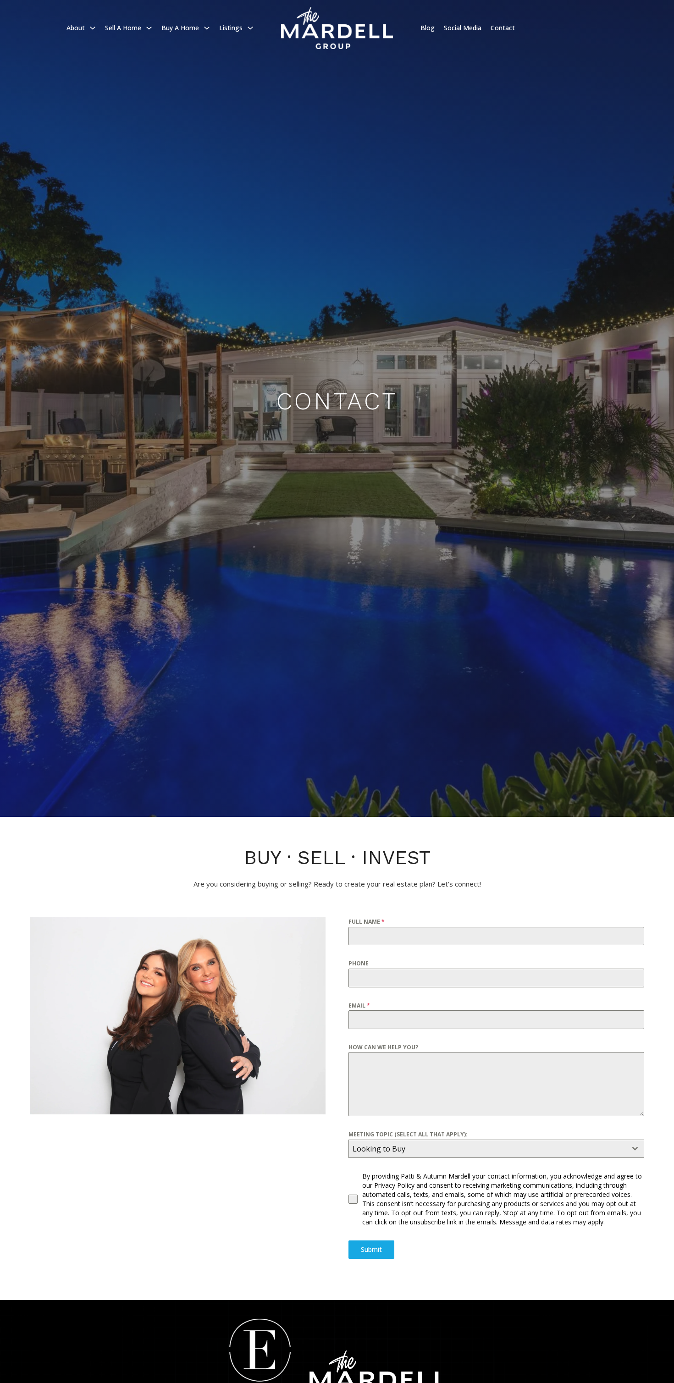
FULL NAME (366, 922)
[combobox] (496, 1149)
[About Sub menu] (92, 28)
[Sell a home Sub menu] (149, 28)
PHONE (358, 963)
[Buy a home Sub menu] (207, 28)
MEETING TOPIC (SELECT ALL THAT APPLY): (408, 1134)
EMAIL (359, 1005)
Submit (371, 1249)
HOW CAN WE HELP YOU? (383, 1047)
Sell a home (123, 27)
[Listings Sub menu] (250, 28)
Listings (231, 27)
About (75, 27)
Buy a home (180, 27)
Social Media (462, 27)
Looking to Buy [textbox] (379, 1149)
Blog (427, 27)
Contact (503, 27)
